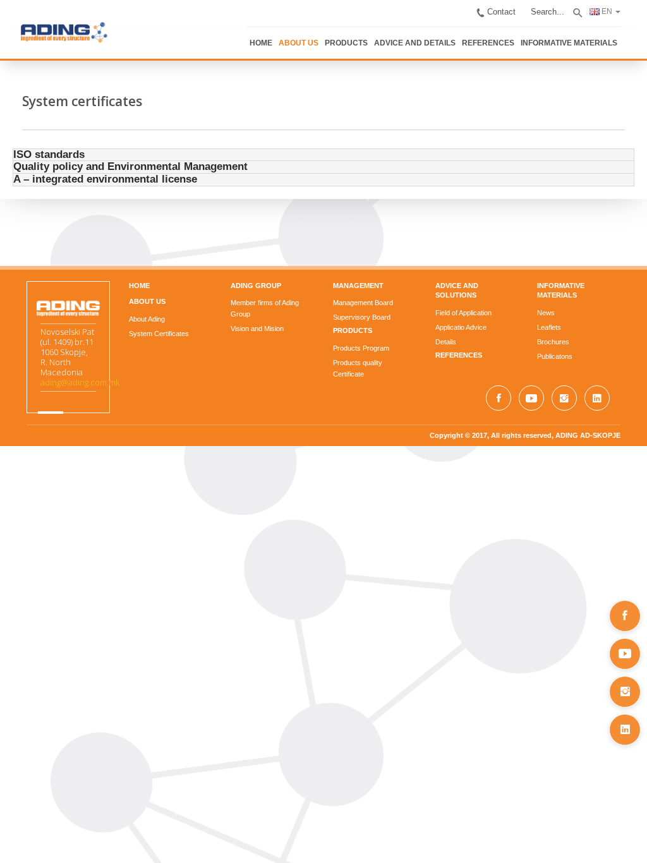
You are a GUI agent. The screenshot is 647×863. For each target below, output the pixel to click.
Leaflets (560, 325)
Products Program (361, 346)
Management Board (363, 301)
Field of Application (469, 301)
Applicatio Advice (466, 315)
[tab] (323, 153)
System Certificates (148, 331)
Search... (566, 8)
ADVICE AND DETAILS (449, 36)
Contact (524, 8)
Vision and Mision (251, 326)
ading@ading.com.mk (62, 382)
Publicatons (566, 354)
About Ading (136, 317)
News (557, 311)
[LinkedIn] (625, 729)
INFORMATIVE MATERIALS (589, 36)
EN (623, 7)
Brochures (564, 340)
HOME (306, 36)
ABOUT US (342, 36)
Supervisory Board (361, 315)
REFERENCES (515, 36)
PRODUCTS (386, 36)
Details (451, 330)
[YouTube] (625, 654)
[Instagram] (625, 692)
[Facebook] (625, 616)
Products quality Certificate (374, 361)
